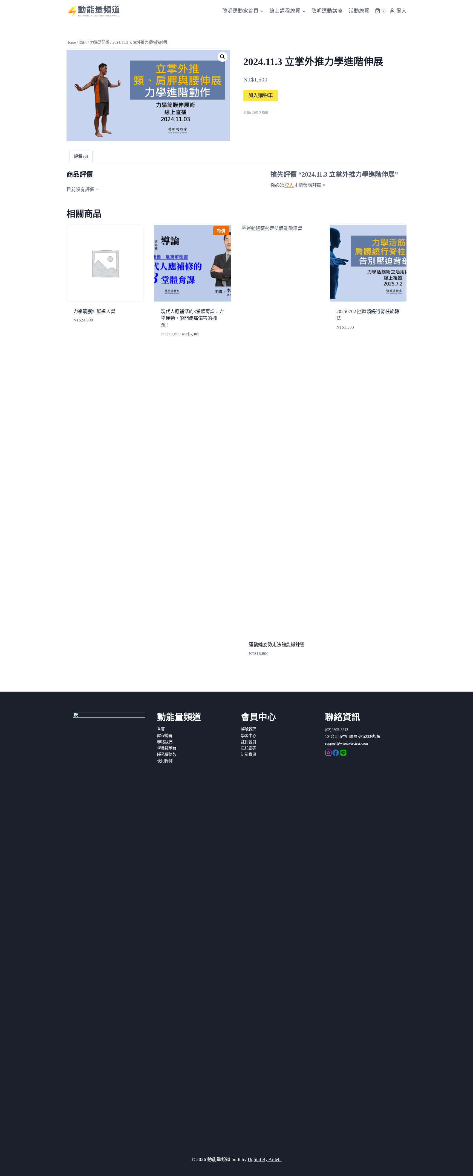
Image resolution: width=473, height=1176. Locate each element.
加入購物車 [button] (171, 351)
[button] (222, 57)
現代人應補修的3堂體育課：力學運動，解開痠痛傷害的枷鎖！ (192, 318)
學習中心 (248, 735)
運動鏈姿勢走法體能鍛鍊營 (277, 644)
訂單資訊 (248, 754)
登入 (289, 185)
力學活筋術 (260, 113)
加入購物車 (260, 95)
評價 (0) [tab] (81, 156)
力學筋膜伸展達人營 (94, 311)
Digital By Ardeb (265, 1159)
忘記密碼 (248, 748)
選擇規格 (81, 337)
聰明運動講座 (327, 11)
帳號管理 (248, 729)
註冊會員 (248, 742)
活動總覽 (359, 11)
